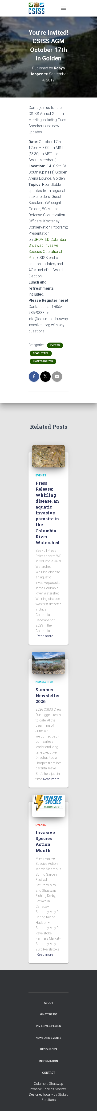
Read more (45, 636)
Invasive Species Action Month (45, 841)
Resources (48, 1049)
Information (48, 1061)
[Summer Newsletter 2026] (48, 662)
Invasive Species (48, 1026)
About (48, 1003)
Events (55, 345)
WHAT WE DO (48, 1014)
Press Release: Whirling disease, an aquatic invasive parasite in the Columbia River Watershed (48, 512)
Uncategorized (43, 361)
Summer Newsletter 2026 (48, 695)
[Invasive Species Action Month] (48, 805)
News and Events (48, 1037)
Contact (48, 1072)
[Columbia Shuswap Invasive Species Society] (38, 8)
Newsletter (40, 353)
